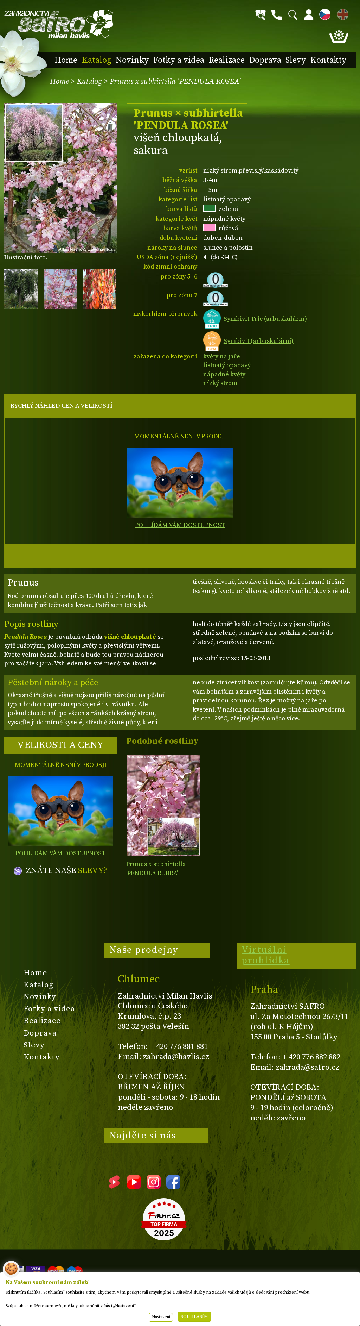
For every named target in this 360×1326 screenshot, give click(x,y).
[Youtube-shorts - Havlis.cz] (114, 1186)
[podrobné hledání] (260, 15)
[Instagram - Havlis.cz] (153, 1186)
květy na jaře (221, 356)
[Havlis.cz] (59, 24)
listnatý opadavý (227, 365)
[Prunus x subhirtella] (163, 805)
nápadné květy (224, 374)
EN (341, 13)
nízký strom (220, 383)
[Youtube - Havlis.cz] (134, 1186)
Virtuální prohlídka (266, 955)
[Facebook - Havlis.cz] (173, 1186)
